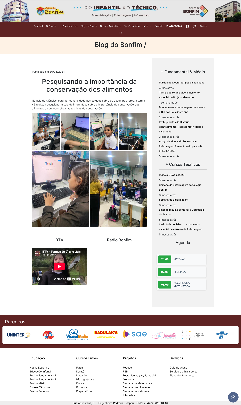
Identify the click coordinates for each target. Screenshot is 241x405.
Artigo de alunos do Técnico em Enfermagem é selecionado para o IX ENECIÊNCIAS (180, 146)
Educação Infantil (40, 371)
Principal (38, 26)
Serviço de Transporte (183, 371)
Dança (80, 383)
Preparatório (84, 391)
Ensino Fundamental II (43, 379)
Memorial (128, 379)
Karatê (80, 371)
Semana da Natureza (136, 391)
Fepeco (127, 367)
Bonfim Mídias (69, 26)
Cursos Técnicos (40, 387)
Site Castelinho (132, 26)
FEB (125, 371)
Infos (145, 26)
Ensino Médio (38, 383)
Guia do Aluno (178, 367)
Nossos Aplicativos (110, 26)
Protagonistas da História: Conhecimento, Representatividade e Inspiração (181, 126)
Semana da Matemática (137, 383)
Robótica (81, 387)
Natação (81, 375)
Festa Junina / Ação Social (139, 375)
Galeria (203, 26)
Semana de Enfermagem (173, 199)
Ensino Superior (39, 391)
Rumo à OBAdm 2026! (172, 174)
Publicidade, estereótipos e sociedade (181, 82)
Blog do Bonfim (89, 26)
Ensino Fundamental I (43, 375)
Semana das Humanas (136, 387)
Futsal (79, 367)
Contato (159, 26)
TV (120, 32)
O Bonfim (51, 26)
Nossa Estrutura (39, 367)
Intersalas (129, 395)
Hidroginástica (85, 379)
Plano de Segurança (182, 375)
